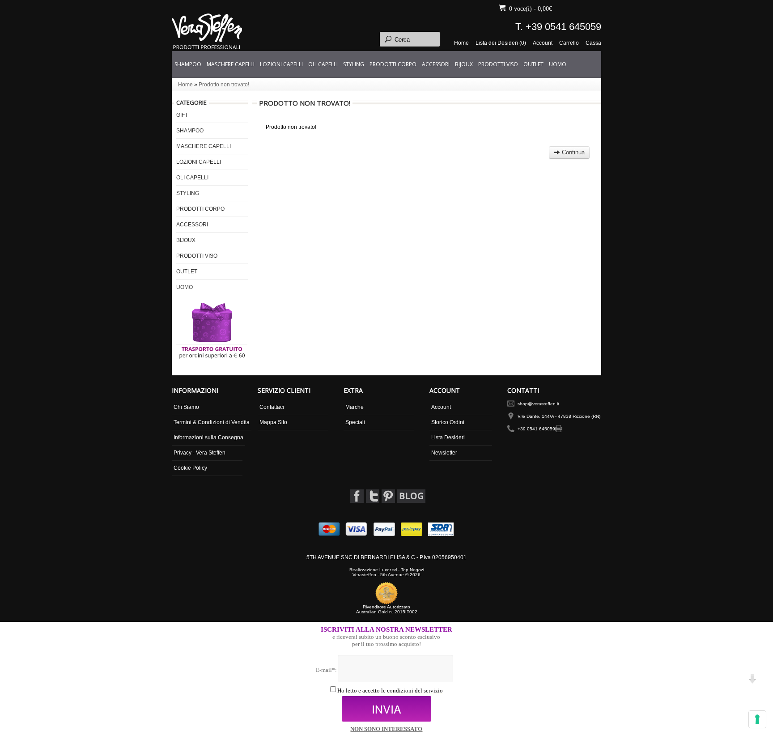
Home (461, 43)
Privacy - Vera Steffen (199, 453)
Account (542, 43)
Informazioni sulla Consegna (208, 437)
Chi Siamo (186, 407)
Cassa (593, 43)
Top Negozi (412, 569)
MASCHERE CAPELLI (231, 64)
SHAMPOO (187, 64)
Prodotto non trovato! (224, 84)
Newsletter (444, 453)
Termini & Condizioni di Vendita (212, 422)
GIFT (182, 115)
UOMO (557, 64)
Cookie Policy (190, 468)
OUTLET (533, 64)
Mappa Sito (273, 422)
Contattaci (271, 407)
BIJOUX (464, 64)
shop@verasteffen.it (538, 403)
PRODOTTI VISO (498, 64)
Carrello (569, 43)
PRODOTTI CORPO (393, 64)
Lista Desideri (448, 437)
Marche (354, 407)
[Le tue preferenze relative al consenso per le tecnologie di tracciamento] (757, 719)
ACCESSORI (436, 64)
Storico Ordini (447, 422)
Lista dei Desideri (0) (501, 43)
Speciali (355, 422)
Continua (572, 152)
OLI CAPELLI (323, 64)
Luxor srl (388, 569)
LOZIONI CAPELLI (281, 64)
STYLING (353, 64)
